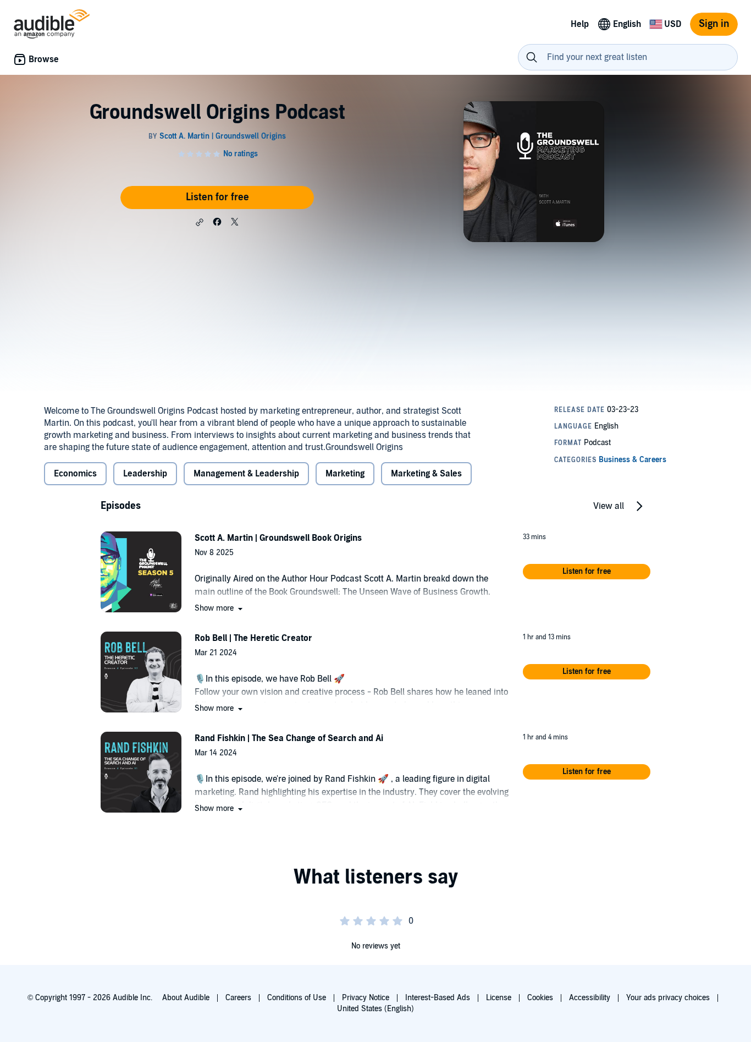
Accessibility (589, 997)
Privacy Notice (365, 997)
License (498, 997)
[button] (199, 222)
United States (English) (375, 1008)
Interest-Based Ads (437, 997)
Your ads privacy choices (668, 997)
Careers (238, 997)
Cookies (540, 997)
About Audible (185, 997)
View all (608, 506)
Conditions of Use (296, 997)
